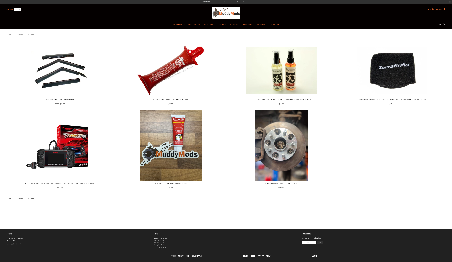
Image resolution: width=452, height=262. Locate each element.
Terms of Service (160, 247)
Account (439, 9)
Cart (441, 24)
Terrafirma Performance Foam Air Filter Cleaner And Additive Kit (281, 100)
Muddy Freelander (160, 238)
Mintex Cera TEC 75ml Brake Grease (171, 184)
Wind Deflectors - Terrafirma (60, 100)
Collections (18, 35)
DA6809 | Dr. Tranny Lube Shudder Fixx (170, 100)
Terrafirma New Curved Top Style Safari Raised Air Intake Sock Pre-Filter (392, 100)
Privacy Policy (159, 240)
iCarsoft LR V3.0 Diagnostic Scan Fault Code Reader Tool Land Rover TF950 (60, 184)
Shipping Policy (159, 245)
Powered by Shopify (13, 244)
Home (9, 35)
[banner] (226, 13)
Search (428, 9)
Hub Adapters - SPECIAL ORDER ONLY (281, 184)
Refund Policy (159, 242)
